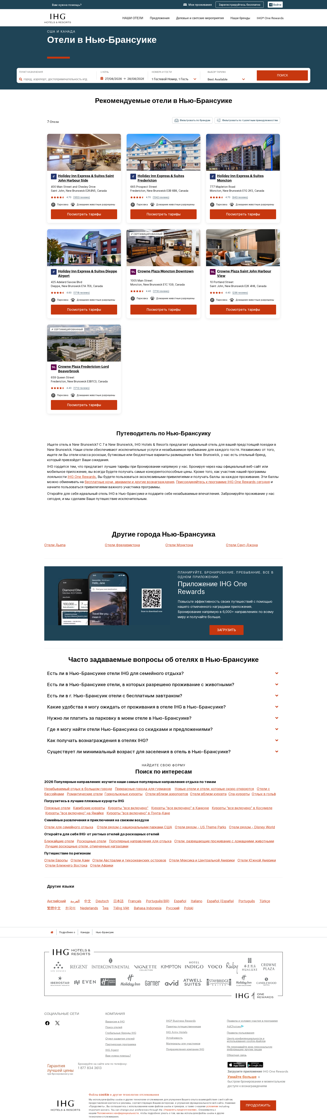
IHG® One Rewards (270, 18)
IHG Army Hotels (176, 1032)
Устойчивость (174, 1038)
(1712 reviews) (81, 388)
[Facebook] (48, 1023)
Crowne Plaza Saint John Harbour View (244, 274)
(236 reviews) (240, 292)
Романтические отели (85, 794)
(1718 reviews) (81, 292)
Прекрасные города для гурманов (143, 789)
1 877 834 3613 (90, 1067)
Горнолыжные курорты (123, 794)
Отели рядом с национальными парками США (134, 827)
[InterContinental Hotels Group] (57, 18)
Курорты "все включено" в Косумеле (242, 808)
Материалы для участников (183, 1043)
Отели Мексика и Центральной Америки (202, 860)
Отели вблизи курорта (208, 794)
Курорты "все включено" (128, 808)
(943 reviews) (240, 197)
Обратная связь (237, 1055)
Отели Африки (101, 865)
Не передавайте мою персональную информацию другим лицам (249, 1048)
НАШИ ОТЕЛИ (132, 18)
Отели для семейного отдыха (68, 827)
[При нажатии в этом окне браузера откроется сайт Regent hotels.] (79, 966)
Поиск (282, 75)
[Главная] (52, 932)
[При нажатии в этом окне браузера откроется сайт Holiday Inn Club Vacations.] (243, 982)
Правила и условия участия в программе (252, 1020)
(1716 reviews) (161, 291)
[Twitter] (57, 1023)
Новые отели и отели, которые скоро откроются (214, 789)
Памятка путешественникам (183, 1026)
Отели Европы (56, 860)
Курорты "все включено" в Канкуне (180, 808)
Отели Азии (80, 860)
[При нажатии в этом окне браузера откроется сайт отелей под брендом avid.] (171, 982)
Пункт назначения (31, 72)
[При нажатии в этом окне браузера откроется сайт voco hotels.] (215, 966)
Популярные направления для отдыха (140, 841)
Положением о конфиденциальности (118, 1113)
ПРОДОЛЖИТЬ (258, 1105)
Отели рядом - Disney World (252, 827)
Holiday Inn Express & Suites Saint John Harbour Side (86, 178)
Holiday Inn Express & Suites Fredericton (161, 178)
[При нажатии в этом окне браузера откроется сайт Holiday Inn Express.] (108, 982)
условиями (212, 1106)
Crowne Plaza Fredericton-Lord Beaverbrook (83, 369)
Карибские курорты (89, 808)
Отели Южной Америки (256, 860)
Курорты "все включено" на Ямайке (74, 813)
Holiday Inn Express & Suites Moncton (240, 178)
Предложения (160, 18)
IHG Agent (112, 1050)
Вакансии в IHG (115, 1021)
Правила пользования (240, 1032)
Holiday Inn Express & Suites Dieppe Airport (87, 274)
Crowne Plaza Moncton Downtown (166, 271)
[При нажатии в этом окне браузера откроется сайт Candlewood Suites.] (266, 982)
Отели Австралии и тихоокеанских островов (129, 860)
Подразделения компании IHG (185, 1049)
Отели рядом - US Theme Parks (200, 827)
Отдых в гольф (264, 794)
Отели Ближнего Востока (66, 865)
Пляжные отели (57, 808)
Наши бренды (240, 18)
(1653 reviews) (81, 197)
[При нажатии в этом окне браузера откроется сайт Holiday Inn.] (130, 982)
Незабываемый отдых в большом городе (78, 789)
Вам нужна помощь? (67, 4)
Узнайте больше (242, 1076)
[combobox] (58, 79)
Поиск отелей (113, 1027)
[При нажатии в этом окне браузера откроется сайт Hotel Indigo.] (194, 966)
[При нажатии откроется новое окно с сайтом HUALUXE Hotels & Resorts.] (249, 966)
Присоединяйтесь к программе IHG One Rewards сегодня (223, 482)
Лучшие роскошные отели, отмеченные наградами (86, 846)
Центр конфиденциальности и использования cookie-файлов (246, 1039)
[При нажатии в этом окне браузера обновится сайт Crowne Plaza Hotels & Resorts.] (268, 966)
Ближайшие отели (59, 841)
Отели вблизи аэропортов (166, 794)
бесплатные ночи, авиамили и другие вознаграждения (129, 482)
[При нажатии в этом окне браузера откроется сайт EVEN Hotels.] (85, 982)
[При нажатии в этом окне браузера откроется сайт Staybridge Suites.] (219, 982)
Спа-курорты (239, 794)
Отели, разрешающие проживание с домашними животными (224, 841)
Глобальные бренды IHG (120, 1033)
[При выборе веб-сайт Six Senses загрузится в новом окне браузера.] (58, 966)
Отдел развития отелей (120, 1038)
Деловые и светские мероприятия (200, 18)
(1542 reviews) (161, 197)
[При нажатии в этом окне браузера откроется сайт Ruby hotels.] (232, 966)
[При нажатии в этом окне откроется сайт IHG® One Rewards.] (254, 996)
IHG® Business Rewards (181, 1020)
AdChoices (234, 1026)
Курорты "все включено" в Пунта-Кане (138, 813)
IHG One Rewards (82, 477)
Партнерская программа (120, 1044)
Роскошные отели (91, 841)
